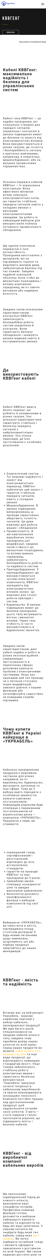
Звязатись (11, 32)
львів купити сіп (27, 1050)
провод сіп (11, 1054)
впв (23, 1054)
